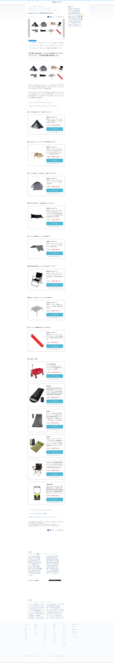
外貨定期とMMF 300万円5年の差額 (34, 562)
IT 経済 (35, 624)
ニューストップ (30, 6)
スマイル (45, 10)
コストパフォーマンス (32, 10)
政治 (25, 632)
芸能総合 (54, 626)
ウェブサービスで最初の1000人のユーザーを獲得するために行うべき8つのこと (44, 612)
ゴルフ (45, 633)
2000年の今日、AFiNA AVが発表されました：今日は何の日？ (41, 613)
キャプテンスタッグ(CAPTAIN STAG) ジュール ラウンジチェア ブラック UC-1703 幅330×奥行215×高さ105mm (54, 466)
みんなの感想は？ (59, 16)
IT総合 (35, 633)
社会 (25, 631)
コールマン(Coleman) (51, 364)
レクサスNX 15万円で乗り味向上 (52, 556)
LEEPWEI (48, 386)
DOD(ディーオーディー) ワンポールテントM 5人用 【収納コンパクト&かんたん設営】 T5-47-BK (54, 121)
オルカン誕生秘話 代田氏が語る (52, 565)
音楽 (54, 627)
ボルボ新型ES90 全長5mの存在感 (34, 573)
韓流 (54, 629)
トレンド (64, 631)
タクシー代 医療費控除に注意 (33, 563)
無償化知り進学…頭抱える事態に (34, 557)
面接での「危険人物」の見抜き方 (52, 568)
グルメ (64, 641)
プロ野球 (45, 630)
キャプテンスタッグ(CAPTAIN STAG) (54, 462)
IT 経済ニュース (35, 6)
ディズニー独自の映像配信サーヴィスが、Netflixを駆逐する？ (41, 610)
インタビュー (74, 634)
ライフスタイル (65, 627)
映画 (54, 637)
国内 (25, 629)
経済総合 (35, 626)
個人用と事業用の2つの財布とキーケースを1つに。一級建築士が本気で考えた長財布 (64, 612)
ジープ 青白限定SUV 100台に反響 (34, 570)
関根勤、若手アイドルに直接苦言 (74, 16)
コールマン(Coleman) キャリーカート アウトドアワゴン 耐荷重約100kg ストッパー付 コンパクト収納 (54, 368)
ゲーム (64, 649)
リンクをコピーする (53, 17)
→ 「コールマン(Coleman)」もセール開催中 (37, 513)
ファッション (65, 629)
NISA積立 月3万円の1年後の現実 (34, 571)
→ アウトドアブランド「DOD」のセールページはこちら (40, 102)
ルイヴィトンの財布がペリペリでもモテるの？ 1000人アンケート (42, 604)
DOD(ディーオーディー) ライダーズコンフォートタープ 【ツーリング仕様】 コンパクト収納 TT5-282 (54, 245)
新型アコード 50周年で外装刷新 (34, 568)
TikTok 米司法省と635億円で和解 (52, 571)
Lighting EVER (49, 484)
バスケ (45, 641)
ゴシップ (54, 634)
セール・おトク (74, 637)
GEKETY (48, 411)
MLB (44, 632)
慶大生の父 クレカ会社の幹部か (74, 10)
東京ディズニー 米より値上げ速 (52, 573)
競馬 (44, 638)
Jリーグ (45, 629)
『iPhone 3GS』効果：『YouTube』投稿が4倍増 (57, 604)
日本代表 (45, 627)
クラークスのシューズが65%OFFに (55, 615)
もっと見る (30, 575)
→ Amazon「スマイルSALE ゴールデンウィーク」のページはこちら (42, 106)
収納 (37, 10)
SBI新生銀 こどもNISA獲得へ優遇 (52, 563)
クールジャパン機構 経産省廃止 (52, 570)
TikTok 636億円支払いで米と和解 (52, 560)
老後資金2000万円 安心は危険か (52, 559)
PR (34, 635)
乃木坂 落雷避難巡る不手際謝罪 (74, 18)
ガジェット (36, 630)
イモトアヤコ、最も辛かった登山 (74, 19)
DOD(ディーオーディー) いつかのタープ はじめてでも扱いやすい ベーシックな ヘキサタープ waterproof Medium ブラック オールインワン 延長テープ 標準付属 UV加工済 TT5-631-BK (54, 213)
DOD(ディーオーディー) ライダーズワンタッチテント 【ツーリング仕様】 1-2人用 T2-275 (54, 182)
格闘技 (45, 636)
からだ (64, 636)
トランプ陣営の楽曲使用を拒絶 (74, 11)
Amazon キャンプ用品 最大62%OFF (40, 13)
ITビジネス (36, 632)
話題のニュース (74, 629)
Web (35, 629)
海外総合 (26, 637)
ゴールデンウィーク (55, 10)
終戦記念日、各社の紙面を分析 (74, 8)
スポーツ (45, 624)
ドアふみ (61, 2)
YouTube (64, 643)
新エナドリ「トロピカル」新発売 (74, 14)
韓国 (25, 638)
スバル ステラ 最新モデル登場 (33, 565)
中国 (25, 640)
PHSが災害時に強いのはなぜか (54, 605)
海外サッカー (46, 626)
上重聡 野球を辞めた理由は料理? (74, 21)
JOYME (48, 436)
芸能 (54, 624)
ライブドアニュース (56, 2)
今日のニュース (74, 624)
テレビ (54, 632)
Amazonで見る (55, 129)
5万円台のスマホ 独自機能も (35, 615)
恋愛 (63, 626)
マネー (64, 638)
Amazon (49, 10)
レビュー (54, 639)
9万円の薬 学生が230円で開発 (54, 607)
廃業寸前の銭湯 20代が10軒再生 (52, 562)
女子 (63, 624)
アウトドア (41, 10)
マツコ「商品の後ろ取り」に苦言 (74, 22)
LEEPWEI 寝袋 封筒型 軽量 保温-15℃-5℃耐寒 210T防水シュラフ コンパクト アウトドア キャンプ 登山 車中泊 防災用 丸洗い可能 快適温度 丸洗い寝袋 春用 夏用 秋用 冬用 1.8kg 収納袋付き (54, 391)
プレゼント (55, 640)
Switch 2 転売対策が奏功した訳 (34, 560)
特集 (54, 642)
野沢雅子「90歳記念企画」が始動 (74, 25)
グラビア (54, 630)
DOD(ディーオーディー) (51, 117)
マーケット (36, 627)
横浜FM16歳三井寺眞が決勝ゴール (74, 13)
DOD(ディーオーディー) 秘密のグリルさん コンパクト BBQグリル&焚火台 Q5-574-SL (54, 306)
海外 (25, 635)
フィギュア (45, 644)
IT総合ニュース (41, 6)
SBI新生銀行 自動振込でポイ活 (52, 557)
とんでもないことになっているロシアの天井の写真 (39, 618)
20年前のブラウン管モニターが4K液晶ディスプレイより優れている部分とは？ (63, 610)
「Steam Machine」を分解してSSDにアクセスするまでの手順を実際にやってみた (63, 617)
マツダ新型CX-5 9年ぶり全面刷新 (34, 559)
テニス (45, 635)
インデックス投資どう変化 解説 (34, 556)
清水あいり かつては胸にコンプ (74, 24)
